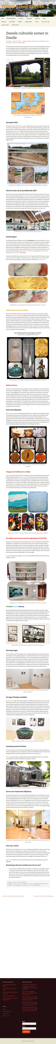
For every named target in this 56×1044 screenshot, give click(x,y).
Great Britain (12, 21)
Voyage (8, 555)
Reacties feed (6, 1013)
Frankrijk (20, 21)
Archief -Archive (5, 25)
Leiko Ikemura (15, 42)
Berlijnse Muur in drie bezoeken (29, 1010)
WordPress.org (6, 1015)
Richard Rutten (22, 42)
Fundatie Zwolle (34, 41)
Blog (3, 18)
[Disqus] (28, 918)
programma (17, 131)
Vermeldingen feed (7, 1011)
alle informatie (41, 259)
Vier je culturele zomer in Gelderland (12, 896)
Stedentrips (29, 18)
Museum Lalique (15, 252)
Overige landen (28, 21)
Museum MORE (42, 251)
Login (4, 1009)
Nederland (37, 18)
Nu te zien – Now (46, 21)
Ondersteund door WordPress (28, 1041)
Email (23, 1026)
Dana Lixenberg (27, 41)
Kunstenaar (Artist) (11, 18)
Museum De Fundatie (28, 251)
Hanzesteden (23, 126)
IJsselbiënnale (42, 41)
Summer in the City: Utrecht (9, 996)
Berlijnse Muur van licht (27, 999)
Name (23, 1021)
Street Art (21, 18)
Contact (37, 21)
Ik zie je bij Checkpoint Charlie (28, 1005)
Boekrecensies (15, 25)
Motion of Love (9, 413)
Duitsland (4, 21)
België (44, 18)
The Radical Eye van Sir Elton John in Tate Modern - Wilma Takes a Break (29, 986)
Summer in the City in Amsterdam (44, 896)
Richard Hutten (10, 700)
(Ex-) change (9, 757)
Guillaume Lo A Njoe (25, 477)
